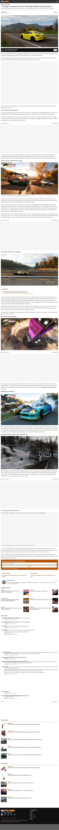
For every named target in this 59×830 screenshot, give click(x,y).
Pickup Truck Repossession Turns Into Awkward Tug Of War (43, 576)
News (9, 738)
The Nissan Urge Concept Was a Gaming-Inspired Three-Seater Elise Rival (10, 600)
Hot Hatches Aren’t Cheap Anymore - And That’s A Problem (20, 790)
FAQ (31, 813)
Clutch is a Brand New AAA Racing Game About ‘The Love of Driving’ (11, 609)
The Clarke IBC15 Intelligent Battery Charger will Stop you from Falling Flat (24, 732)
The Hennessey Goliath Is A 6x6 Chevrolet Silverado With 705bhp (14, 576)
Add (55, 50)
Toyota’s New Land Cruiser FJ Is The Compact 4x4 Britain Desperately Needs (24, 754)
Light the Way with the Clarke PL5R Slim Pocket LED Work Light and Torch (24, 724)
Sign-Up (31, 819)
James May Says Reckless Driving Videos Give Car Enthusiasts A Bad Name (24, 747)
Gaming (31, 598)
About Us (31, 811)
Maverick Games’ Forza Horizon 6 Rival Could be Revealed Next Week (40, 609)
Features (10, 789)
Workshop (10, 723)
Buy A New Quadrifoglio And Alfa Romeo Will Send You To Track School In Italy (25, 739)
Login (31, 818)
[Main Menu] (57, 1)
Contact (31, 812)
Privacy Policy (20, 568)
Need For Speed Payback (49, 387)
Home (2, 4)
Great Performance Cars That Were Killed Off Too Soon (20, 798)
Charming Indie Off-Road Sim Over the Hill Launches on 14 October (10, 592)
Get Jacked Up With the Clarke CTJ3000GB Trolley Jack (20, 775)
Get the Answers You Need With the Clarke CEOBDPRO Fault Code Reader (24, 767)
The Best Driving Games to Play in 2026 (38, 591)
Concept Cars (4, 598)
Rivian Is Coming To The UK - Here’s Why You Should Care (20, 782)
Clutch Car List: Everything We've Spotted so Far (40, 599)
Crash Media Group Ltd (8, 818)
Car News (7, 4)
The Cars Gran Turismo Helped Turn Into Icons (15, 291)
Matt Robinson (4, 11)
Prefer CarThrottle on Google (11, 49)
